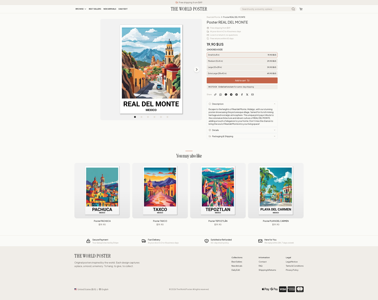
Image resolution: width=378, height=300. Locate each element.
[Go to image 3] (148, 117)
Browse (80, 9)
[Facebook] (241, 94)
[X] (247, 94)
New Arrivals (110, 9)
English (105, 289)
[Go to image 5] (161, 117)
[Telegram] (231, 94)
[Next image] (197, 69)
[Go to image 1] (135, 117)
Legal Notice (292, 262)
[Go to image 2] (141, 117)
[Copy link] (215, 94)
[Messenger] (226, 94)
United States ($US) (87, 289)
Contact (263, 262)
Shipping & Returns (267, 270)
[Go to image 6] (167, 117)
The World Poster (184, 289)
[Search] (293, 9)
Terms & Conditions (295, 266)
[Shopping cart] (301, 9)
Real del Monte (213, 17)
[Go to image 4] (154, 117)
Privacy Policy (292, 270)
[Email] (252, 94)
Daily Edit (123, 9)
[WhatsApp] (220, 94)
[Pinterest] (236, 94)
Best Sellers (95, 9)
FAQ (261, 266)
